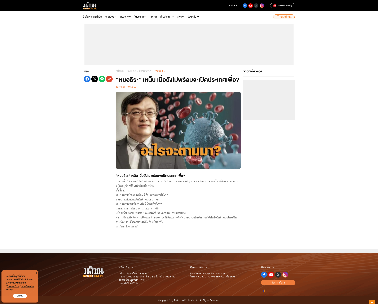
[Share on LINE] (102, 79)
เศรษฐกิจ (124, 17)
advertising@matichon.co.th (210, 273)
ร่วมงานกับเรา (278, 282)
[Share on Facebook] (87, 79)
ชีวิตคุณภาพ (145, 71)
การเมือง (109, 17)
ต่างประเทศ (165, 17)
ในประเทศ (139, 17)
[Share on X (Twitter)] (94, 79)
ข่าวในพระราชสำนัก (92, 17)
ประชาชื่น (192, 17)
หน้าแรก (120, 71)
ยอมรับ (20, 296)
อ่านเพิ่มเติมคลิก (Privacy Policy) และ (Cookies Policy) (20, 286)
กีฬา (179, 17)
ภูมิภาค (153, 17)
